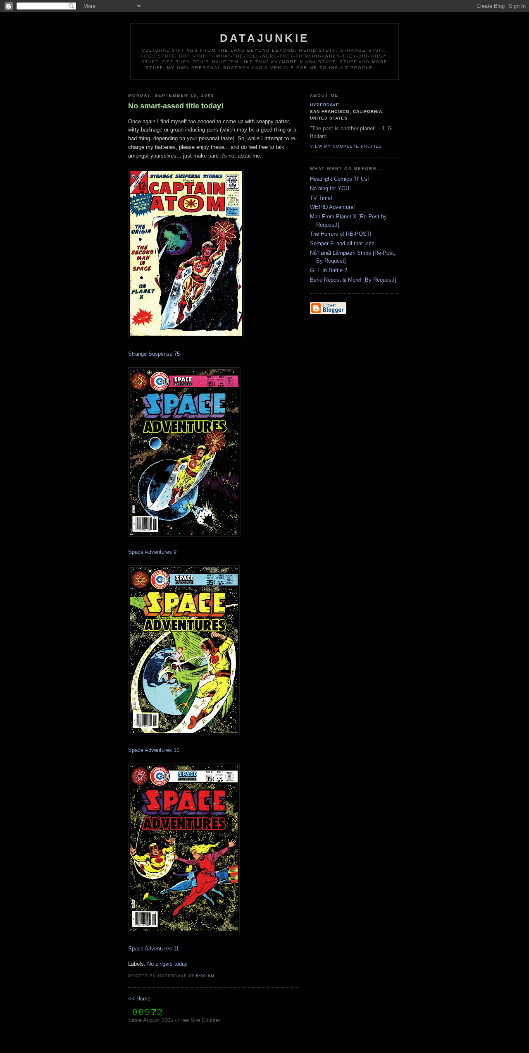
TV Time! (321, 198)
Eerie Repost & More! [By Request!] (353, 280)
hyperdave (324, 105)
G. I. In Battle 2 (328, 270)
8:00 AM (205, 976)
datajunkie (264, 38)
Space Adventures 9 (152, 552)
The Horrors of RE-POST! (341, 234)
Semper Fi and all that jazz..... (346, 243)
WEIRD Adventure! (332, 207)
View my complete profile (346, 146)
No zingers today (167, 964)
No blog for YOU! (330, 188)
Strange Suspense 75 (154, 354)
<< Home (139, 999)
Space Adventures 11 (153, 948)
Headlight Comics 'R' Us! (339, 179)
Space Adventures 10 (153, 750)
